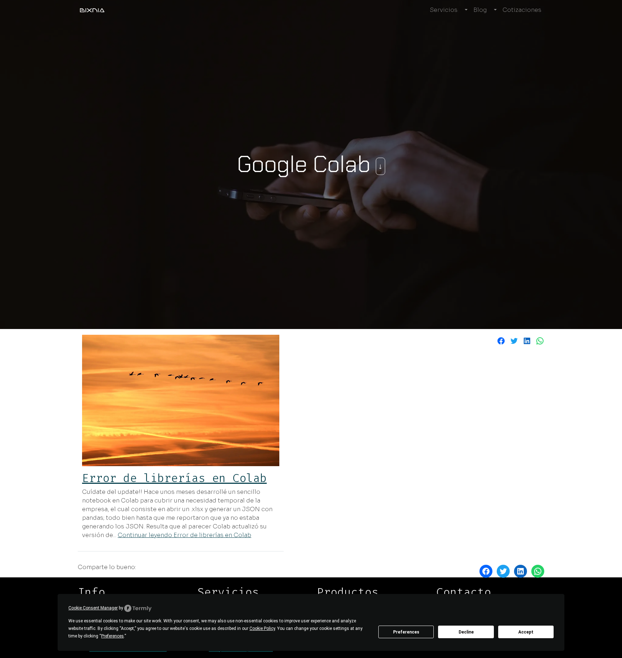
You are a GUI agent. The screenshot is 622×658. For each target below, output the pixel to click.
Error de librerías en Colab (174, 478)
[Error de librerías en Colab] (180, 400)
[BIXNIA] (92, 10)
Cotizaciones (521, 10)
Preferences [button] (112, 636)
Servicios (444, 10)
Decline (466, 632)
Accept (525, 632)
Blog (480, 10)
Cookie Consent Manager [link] (93, 607)
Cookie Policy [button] (262, 628)
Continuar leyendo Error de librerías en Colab (184, 535)
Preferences (406, 632)
